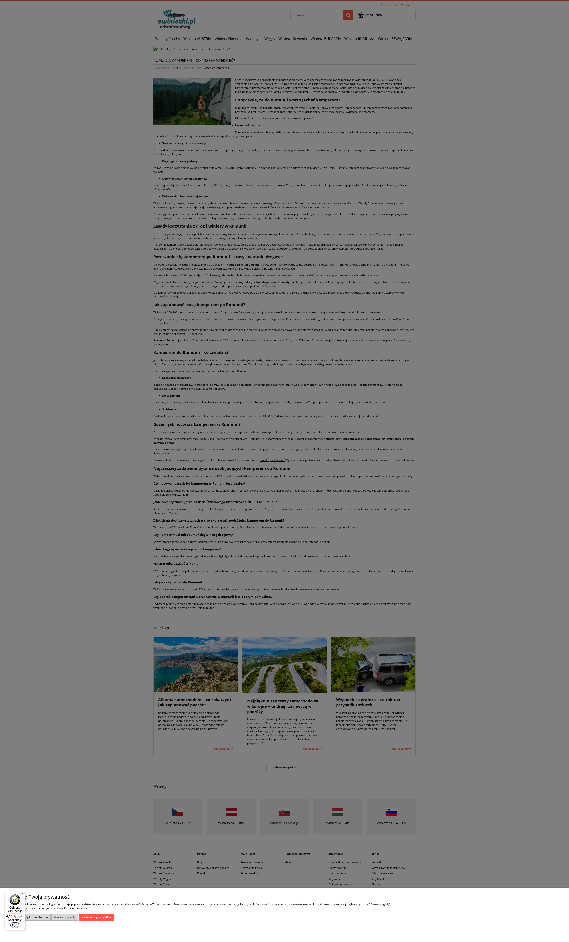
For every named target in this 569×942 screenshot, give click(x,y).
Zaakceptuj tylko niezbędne (29, 917)
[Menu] (22, 894)
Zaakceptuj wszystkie (96, 917)
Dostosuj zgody (64, 917)
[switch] (14, 925)
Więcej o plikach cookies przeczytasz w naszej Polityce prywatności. (48, 908)
